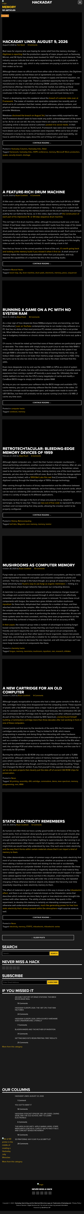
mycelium (7, 604)
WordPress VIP (45, 1207)
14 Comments (38, 695)
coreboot (13, 412)
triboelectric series (52, 926)
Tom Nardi (21, 45)
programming (8, 784)
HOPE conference (40, 152)
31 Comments (22, 1034)
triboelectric (38, 926)
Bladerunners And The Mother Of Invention (35, 1029)
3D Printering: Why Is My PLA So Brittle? (33, 1139)
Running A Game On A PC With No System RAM (37, 311)
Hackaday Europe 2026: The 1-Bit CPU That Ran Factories (35, 1009)
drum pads (39, 273)
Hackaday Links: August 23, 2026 (29, 1096)
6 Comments (35, 195)
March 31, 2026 (8, 317)
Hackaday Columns (19, 149)
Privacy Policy (76, 1203)
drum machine (28, 273)
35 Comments (39, 569)
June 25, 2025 (8, 825)
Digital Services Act (34, 1205)
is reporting (12, 54)
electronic (49, 273)
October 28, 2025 (9, 569)
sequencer (72, 273)
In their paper (9, 624)
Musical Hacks (17, 270)
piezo (64, 273)
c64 (29, 781)
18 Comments (22, 1109)
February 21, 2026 (9, 456)
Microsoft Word (63, 152)
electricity (14, 926)
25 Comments (22, 1043)
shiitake (67, 651)
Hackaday (42, 2)
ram (53, 651)
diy (20, 273)
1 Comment (21, 1100)
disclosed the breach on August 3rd (28, 115)
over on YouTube (23, 326)
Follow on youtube (10, 967)
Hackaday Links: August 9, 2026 (35, 41)
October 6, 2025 (9, 695)
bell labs (13, 524)
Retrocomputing (24, 521)
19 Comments (22, 1003)
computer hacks (18, 408)
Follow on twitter (7, 967)
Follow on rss (14, 967)
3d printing (14, 781)
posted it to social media (57, 124)
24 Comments (22, 1014)
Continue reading (46, 143)
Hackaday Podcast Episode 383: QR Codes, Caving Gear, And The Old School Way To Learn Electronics (37, 1116)
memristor (28, 651)
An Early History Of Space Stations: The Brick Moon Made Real (35, 998)
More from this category (12, 1047)
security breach (15, 155)
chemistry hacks (18, 648)
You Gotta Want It (23, 1105)
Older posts (38, 937)
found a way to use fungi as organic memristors (43, 584)
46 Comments (34, 317)
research (59, 651)
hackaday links (26, 152)
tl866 (21, 784)
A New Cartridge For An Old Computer (32, 690)
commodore (46, 781)
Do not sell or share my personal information (54, 1205)
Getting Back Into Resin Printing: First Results (36, 1038)
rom (16, 784)
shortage (26, 155)
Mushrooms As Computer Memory (39, 565)
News (13, 778)
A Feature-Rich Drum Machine (34, 192)
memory (52, 152)
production (74, 152)
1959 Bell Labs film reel (40, 477)
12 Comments (36, 825)
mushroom (37, 651)
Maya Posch (21, 317)
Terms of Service (21, 1205)
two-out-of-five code (50, 503)
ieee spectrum (64, 781)
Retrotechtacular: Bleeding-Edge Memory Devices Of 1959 (38, 450)
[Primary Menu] (80, 2)
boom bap (14, 273)
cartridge (36, 781)
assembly (23, 781)
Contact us (18, 967)
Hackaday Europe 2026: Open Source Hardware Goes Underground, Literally (36, 1020)
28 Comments (22, 1144)
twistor (48, 524)
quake (5, 155)
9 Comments (32, 45)
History (14, 521)
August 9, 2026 (8, 45)
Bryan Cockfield (22, 195)
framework (14, 152)
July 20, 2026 (8, 195)
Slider (44, 149)
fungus (12, 651)
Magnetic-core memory (27, 524)
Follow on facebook (3, 967)
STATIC (29, 926)
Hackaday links (34, 149)
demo (54, 781)
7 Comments (22, 1025)
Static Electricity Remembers (34, 821)
